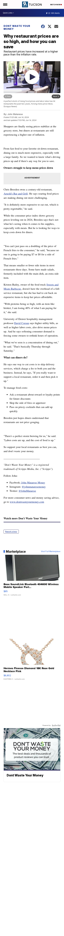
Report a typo (11, 531)
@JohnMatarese (27, 491)
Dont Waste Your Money (17, 27)
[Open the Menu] (5, 4)
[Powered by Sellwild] (56, 725)
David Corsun (21, 323)
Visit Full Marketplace (50, 551)
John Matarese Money (33, 482)
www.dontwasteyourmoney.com (27, 501)
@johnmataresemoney (34, 486)
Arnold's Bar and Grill (16, 193)
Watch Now (55, 4)
